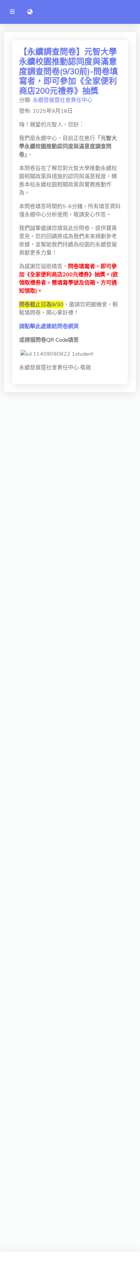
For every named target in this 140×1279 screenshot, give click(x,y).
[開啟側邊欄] (12, 12)
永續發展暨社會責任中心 (62, 100)
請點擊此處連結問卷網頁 (49, 326)
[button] (29, 11)
